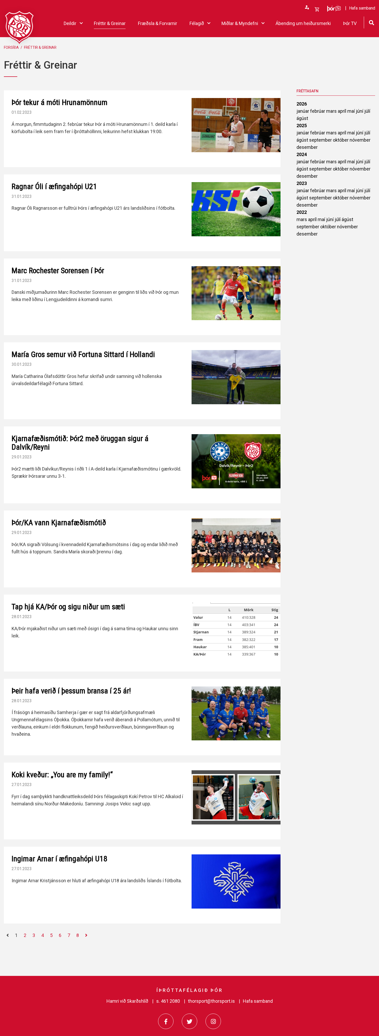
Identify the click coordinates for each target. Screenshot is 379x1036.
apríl (342, 111)
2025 (301, 125)
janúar (303, 111)
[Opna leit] (371, 22)
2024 (301, 154)
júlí (367, 111)
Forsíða (11, 47)
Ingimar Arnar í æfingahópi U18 (59, 858)
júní (360, 111)
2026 (301, 104)
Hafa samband (258, 1001)
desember (307, 147)
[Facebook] (166, 1021)
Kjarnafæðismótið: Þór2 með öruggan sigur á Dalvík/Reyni (80, 442)
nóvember (360, 140)
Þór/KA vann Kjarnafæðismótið (59, 522)
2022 (301, 212)
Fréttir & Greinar (40, 47)
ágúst (302, 118)
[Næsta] (86, 935)
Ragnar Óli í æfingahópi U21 (54, 186)
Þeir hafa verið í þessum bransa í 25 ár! (71, 690)
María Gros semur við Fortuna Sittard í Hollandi (83, 354)
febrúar (318, 111)
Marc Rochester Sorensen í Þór (58, 270)
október (341, 140)
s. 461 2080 (168, 1001)
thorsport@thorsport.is (211, 1001)
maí (351, 111)
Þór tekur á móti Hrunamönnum (60, 102)
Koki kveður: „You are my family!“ (62, 774)
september (321, 140)
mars (332, 111)
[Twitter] (189, 1021)
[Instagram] (213, 1021)
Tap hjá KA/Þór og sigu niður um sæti (68, 606)
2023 (301, 183)
